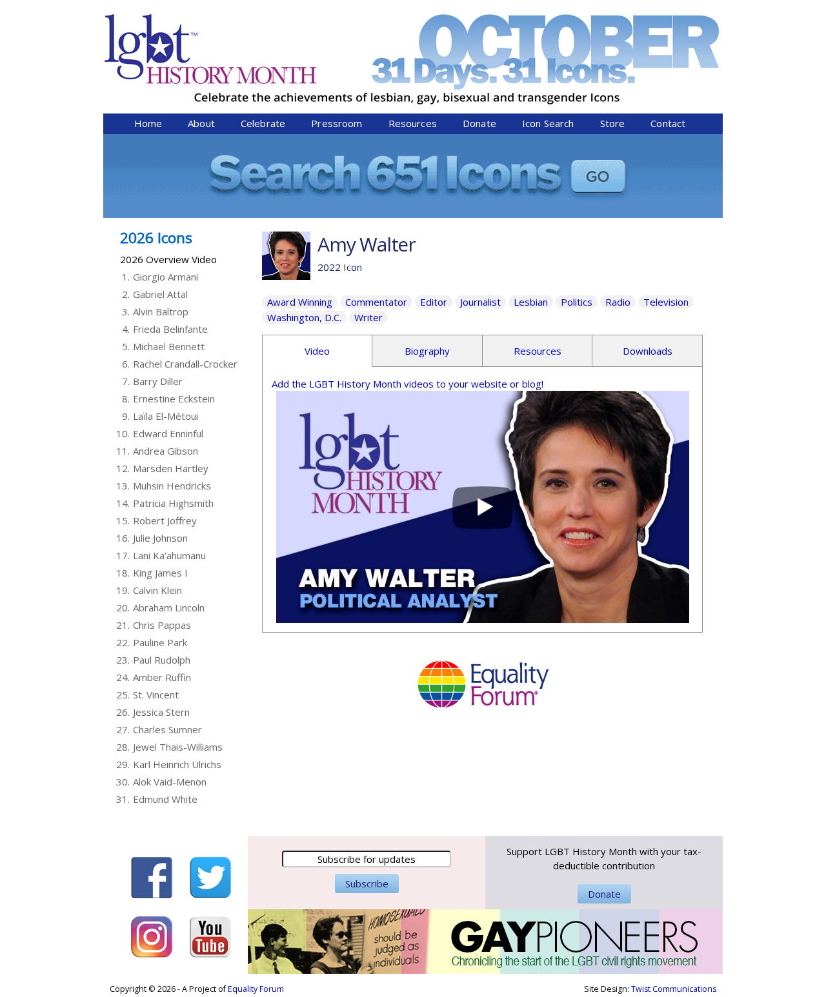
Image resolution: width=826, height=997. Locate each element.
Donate (479, 123)
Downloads (647, 350)
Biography (427, 350)
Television (666, 301)
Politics (576, 301)
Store (612, 123)
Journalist (480, 301)
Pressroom (336, 123)
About (201, 123)
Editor (433, 301)
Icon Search (548, 123)
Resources (412, 123)
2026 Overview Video (168, 259)
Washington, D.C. (304, 317)
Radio (617, 301)
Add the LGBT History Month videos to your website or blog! (407, 383)
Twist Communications (673, 988)
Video (317, 350)
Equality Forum (256, 988)
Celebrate (263, 123)
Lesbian (531, 301)
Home (148, 123)
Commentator (376, 301)
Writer (368, 317)
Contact (667, 123)
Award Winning (299, 301)
